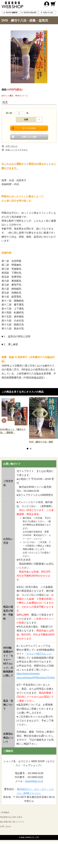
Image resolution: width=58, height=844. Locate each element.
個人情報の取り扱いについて (12, 822)
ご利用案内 (4, 812)
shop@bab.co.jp (34, 781)
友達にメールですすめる (16, 150)
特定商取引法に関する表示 (11, 817)
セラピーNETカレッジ (38, 653)
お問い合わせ (11, 146)
